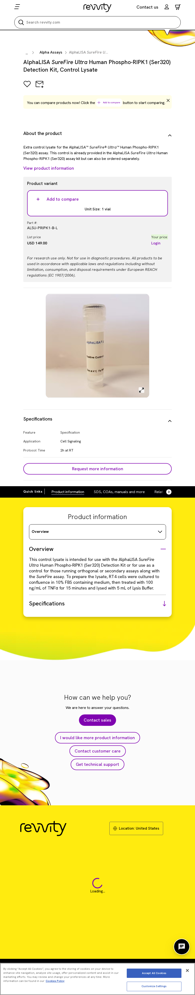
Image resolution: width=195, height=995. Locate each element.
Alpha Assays (50, 52)
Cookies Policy (55, 981)
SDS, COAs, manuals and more (119, 491)
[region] (97, 979)
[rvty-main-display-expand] (141, 390)
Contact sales (97, 720)
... (27, 52)
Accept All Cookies (154, 973)
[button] (166, 7)
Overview (40, 531)
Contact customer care (98, 751)
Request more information (97, 468)
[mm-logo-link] (97, 7)
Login (156, 243)
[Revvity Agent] (181, 946)
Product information (67, 491)
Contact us (147, 7)
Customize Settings (153, 986)
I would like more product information (97, 737)
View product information (48, 168)
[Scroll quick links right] (166, 492)
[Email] (39, 87)
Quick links (33, 491)
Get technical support (97, 764)
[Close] (187, 970)
